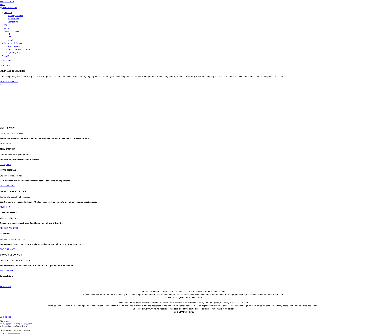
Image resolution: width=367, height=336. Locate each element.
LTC (9, 37)
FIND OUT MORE (7, 249)
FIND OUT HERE (7, 186)
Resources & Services (13, 43)
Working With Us (15, 16)
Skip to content (7, 1)
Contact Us (13, 22)
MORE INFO (5, 143)
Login (6, 55)
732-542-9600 (14, 324)
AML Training (14, 46)
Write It (7, 25)
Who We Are (13, 19)
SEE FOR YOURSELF (9, 228)
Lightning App (14, 52)
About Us (8, 12)
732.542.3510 (28, 324)
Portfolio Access (11, 31)
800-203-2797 (4, 324)
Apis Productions (14, 333)
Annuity (11, 40)
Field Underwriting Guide (19, 49)
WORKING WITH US (9, 81)
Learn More (5, 65)
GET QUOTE (5, 164)
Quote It (7, 28)
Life (9, 34)
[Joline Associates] (8, 8)
